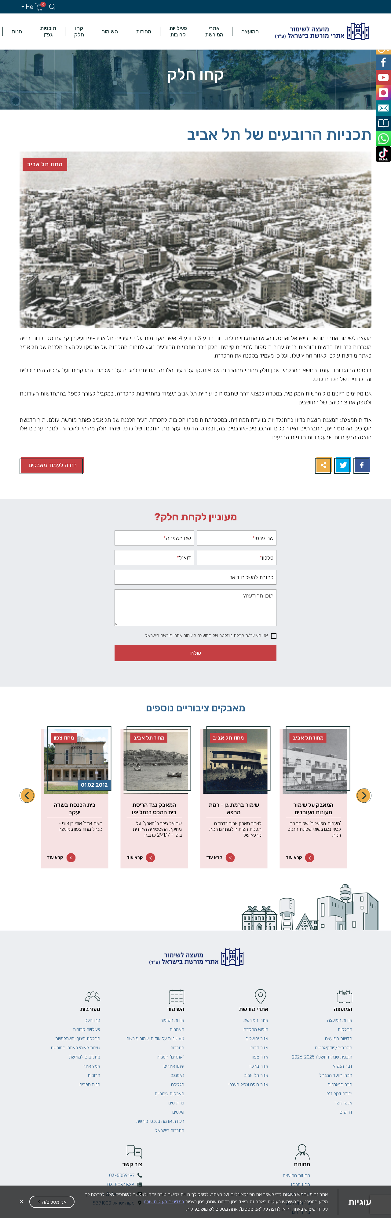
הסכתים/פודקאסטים (333, 1048)
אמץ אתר (91, 1066)
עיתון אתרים (173, 1066)
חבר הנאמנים (340, 1084)
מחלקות (345, 1029)
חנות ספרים (89, 1084)
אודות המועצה (339, 1020)
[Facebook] (361, 465)
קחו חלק (79, 31)
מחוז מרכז (300, 1184)
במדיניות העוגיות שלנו (164, 1202)
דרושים (346, 1112)
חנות (17, 31)
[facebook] (384, 60)
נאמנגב (177, 1075)
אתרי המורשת (214, 31)
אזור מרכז (258, 1066)
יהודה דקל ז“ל (339, 1093)
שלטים (178, 1112)
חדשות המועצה (338, 1038)
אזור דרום (259, 1048)
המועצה (250, 31)
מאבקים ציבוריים (169, 1093)
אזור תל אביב (256, 1075)
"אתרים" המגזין (170, 1057)
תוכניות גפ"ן (48, 31)
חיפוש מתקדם (255, 1029)
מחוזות (143, 31)
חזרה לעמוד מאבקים (53, 465)
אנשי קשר (343, 1103)
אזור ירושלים (257, 1038)
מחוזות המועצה (296, 1175)
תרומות (94, 1075)
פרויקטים (176, 1103)
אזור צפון (260, 1057)
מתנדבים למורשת (84, 1057)
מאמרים (177, 1029)
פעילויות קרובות (178, 31)
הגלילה (177, 1084)
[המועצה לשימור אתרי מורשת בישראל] (321, 31)
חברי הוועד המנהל (335, 1075)
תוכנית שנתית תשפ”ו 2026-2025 (322, 1057)
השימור (110, 31)
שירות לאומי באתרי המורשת (75, 1048)
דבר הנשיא (342, 1066)
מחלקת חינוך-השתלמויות (77, 1038)
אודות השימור (172, 1020)
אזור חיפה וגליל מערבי (248, 1084)
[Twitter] (342, 465)
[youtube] (384, 74)
